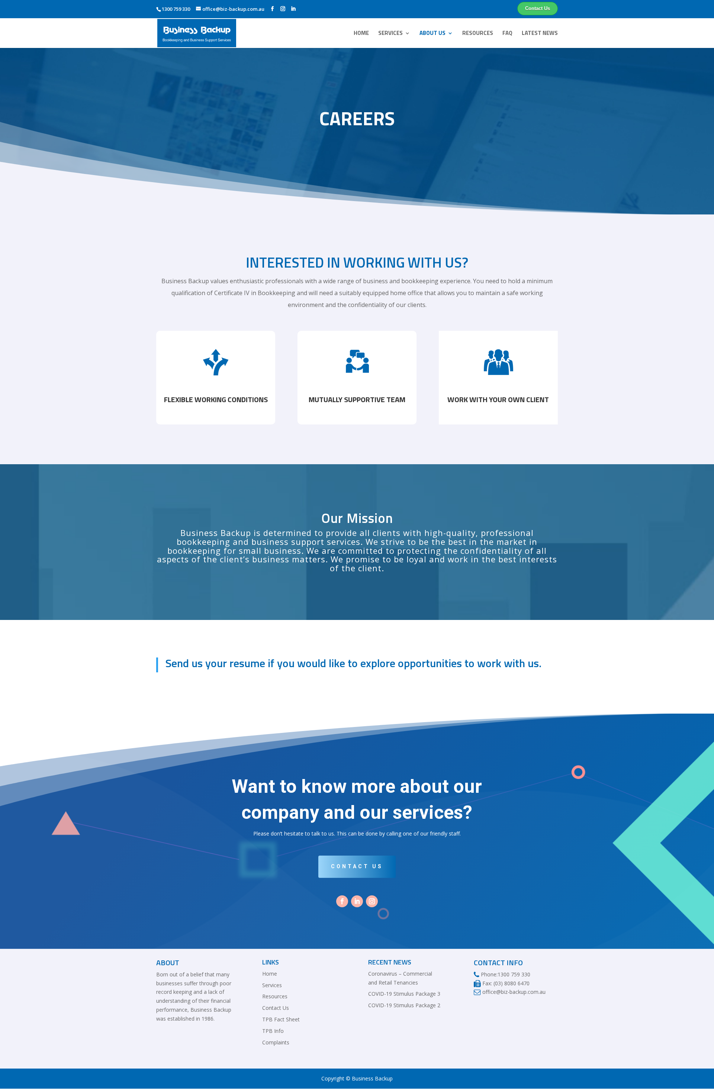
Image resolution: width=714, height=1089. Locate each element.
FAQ (507, 33)
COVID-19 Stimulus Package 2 (404, 1005)
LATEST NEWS (540, 33)
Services (272, 985)
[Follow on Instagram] (372, 901)
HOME (361, 33)
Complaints (275, 1042)
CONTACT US (357, 866)
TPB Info (273, 1030)
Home (269, 973)
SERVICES (390, 33)
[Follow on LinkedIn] (357, 901)
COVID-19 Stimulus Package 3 (404, 993)
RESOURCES (477, 33)
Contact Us (537, 8)
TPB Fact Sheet (281, 1019)
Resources (274, 996)
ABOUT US (432, 33)
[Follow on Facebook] (342, 901)
